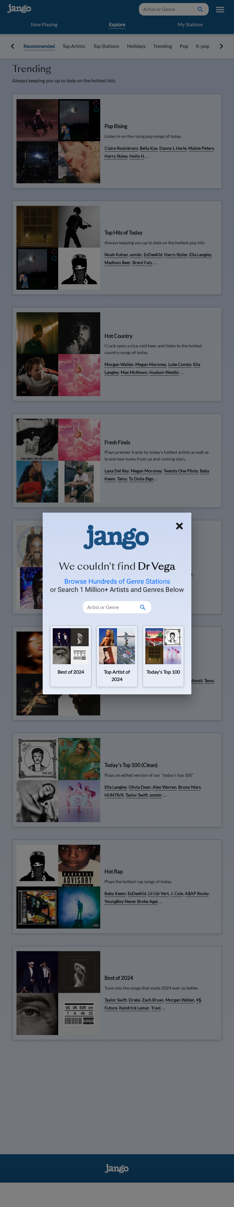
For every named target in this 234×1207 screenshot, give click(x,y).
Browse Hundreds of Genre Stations (117, 581)
